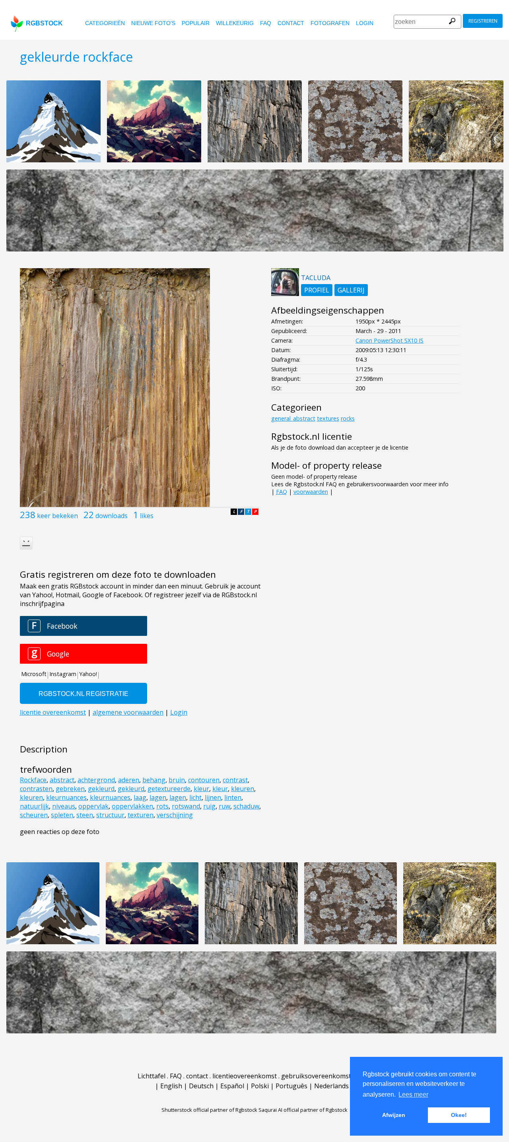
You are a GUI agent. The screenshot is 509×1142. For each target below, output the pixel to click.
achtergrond (96, 780)
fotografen (330, 23)
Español (232, 1086)
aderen (128, 780)
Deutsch (201, 1086)
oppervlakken (132, 806)
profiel (316, 290)
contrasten (36, 788)
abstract (62, 780)
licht (195, 797)
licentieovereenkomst (244, 1076)
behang (153, 780)
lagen (158, 797)
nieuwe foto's (153, 23)
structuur (110, 815)
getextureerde (169, 788)
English (171, 1086)
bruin (177, 780)
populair (196, 23)
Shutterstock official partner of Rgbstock (209, 1109)
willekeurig (235, 23)
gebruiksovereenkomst (316, 1076)
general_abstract (293, 418)
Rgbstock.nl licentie (311, 436)
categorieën (105, 23)
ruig (209, 806)
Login (364, 23)
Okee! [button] (459, 1115)
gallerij (351, 290)
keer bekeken (57, 515)
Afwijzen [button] (393, 1115)
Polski (260, 1086)
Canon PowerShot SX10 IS (390, 340)
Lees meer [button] (413, 1094)
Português (291, 1086)
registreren (482, 21)
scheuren (34, 815)
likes (146, 515)
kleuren (242, 788)
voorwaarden (310, 491)
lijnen (213, 797)
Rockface (33, 780)
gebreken (70, 788)
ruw (224, 806)
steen (84, 815)
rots (162, 806)
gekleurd (101, 788)
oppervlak (93, 806)
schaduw (246, 806)
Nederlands (331, 1086)
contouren (204, 780)
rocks (348, 418)
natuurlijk (34, 806)
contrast (235, 780)
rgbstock (44, 23)
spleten (62, 815)
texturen (140, 815)
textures (328, 418)
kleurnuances (66, 797)
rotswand (186, 806)
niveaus (63, 806)
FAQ (265, 23)
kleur (201, 788)
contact (291, 23)
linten (232, 797)
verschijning (175, 815)
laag (140, 797)
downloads (111, 515)
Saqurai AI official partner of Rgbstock (303, 1109)
